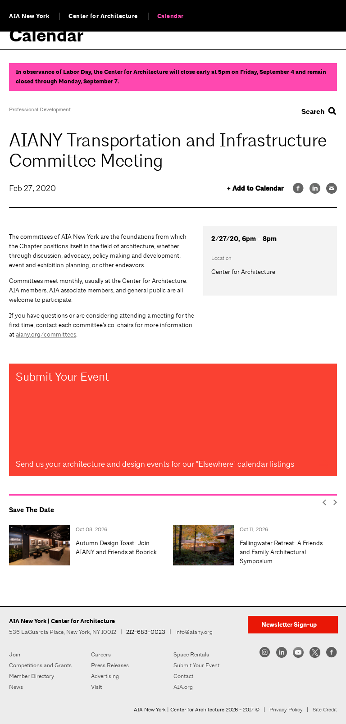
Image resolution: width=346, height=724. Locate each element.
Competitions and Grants (40, 665)
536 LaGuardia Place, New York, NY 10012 (62, 632)
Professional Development (40, 109)
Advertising (105, 676)
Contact (183, 676)
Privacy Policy (286, 709)
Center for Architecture (103, 16)
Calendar (170, 16)
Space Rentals (191, 654)
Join (14, 654)
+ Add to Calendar (255, 188)
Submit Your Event (196, 665)
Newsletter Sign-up (289, 624)
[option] (91, 545)
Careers (101, 654)
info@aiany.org (194, 632)
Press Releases (110, 665)
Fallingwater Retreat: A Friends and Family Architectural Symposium (281, 552)
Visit (96, 687)
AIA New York (29, 16)
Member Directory (31, 676)
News (16, 687)
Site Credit (325, 709)
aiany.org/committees (46, 334)
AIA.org (183, 687)
